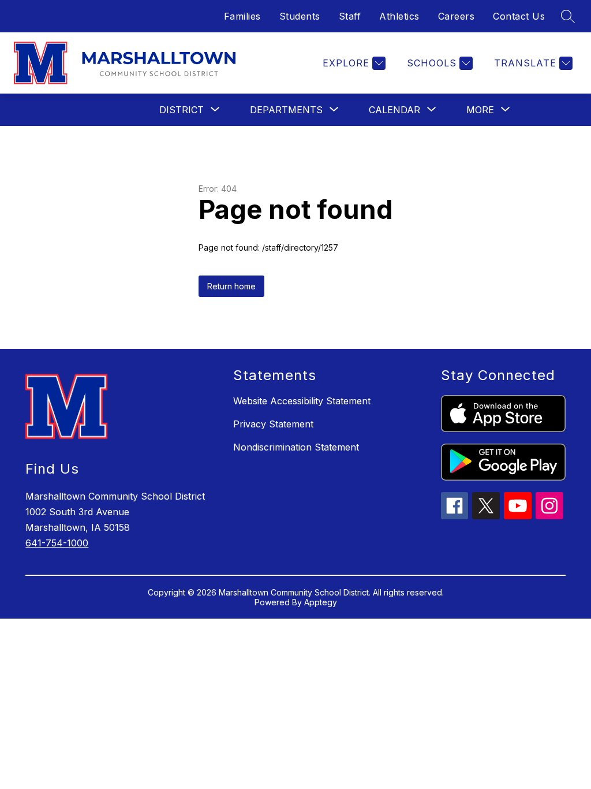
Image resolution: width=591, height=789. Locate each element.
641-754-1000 (56, 543)
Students (299, 16)
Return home (231, 286)
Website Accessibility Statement (302, 401)
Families (242, 16)
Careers (456, 16)
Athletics (399, 16)
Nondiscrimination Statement (296, 447)
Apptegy (320, 602)
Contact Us (519, 16)
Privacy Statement (273, 424)
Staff (350, 16)
